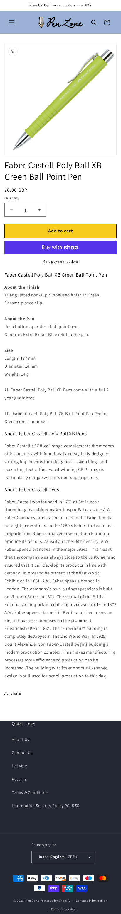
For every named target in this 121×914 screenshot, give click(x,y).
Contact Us (22, 752)
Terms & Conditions (30, 792)
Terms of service (63, 909)
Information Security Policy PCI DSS (45, 805)
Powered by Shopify (55, 900)
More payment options (61, 261)
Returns (19, 779)
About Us (20, 739)
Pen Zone (32, 900)
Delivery (19, 765)
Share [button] (15, 693)
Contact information (91, 900)
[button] (11, 22)
